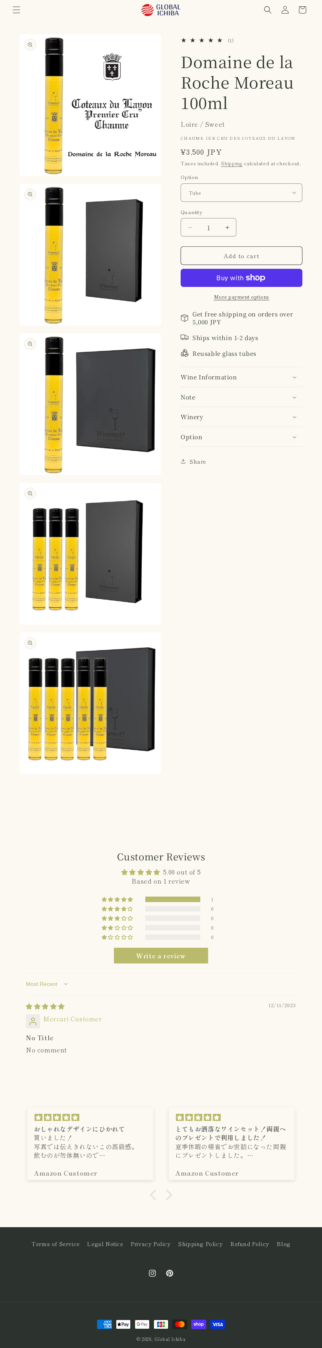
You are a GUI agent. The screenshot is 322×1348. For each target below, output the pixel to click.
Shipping (232, 163)
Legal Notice (105, 1244)
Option (189, 177)
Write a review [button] (160, 955)
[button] (16, 9)
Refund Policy (250, 1244)
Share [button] (198, 461)
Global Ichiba (169, 1339)
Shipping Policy (200, 1244)
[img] (45, 1006)
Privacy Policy (150, 1244)
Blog (283, 1244)
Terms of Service (55, 1244)
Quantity (191, 212)
